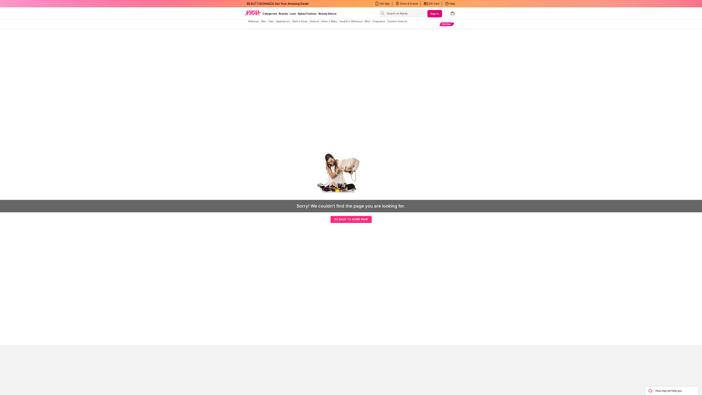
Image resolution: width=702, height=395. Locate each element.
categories (270, 13)
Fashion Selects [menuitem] (397, 21)
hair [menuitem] (271, 21)
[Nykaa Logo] (253, 12)
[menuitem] (446, 24)
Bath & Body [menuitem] (299, 21)
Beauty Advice (327, 13)
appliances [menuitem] (283, 21)
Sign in (434, 13)
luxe (293, 13)
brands (283, 13)
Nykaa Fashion (307, 13)
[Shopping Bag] (452, 13)
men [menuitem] (367, 21)
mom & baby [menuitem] (329, 21)
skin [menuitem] (263, 21)
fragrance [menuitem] (379, 21)
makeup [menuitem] (253, 21)
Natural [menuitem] (314, 21)
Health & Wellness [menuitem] (351, 21)
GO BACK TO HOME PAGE (351, 219)
